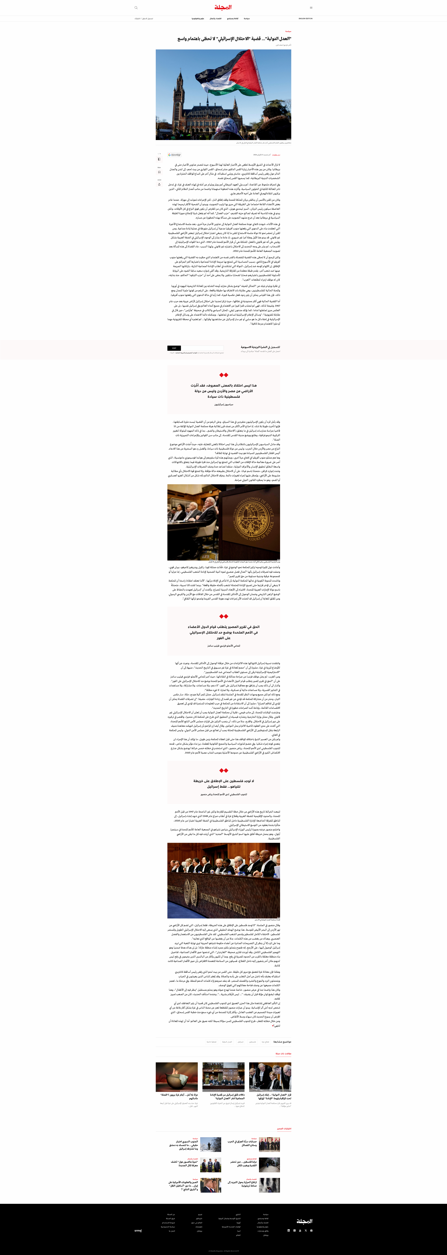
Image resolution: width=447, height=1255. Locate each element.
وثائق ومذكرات (262, 1231)
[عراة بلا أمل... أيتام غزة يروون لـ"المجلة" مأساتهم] (177, 1077)
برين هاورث (276, 155)
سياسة (247, 19)
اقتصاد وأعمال (216, 19)
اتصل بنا (172, 1231)
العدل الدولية (227, 1042)
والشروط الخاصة (180, 353)
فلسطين (252, 1042)
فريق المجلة (170, 1219)
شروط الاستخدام (168, 1223)
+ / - (159, 154)
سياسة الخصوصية (168, 1227)
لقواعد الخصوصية (191, 353)
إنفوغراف (198, 1227)
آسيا (238, 1231)
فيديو (200, 1214)
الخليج (238, 1214)
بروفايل (265, 1235)
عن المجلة (171, 1214)
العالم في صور (196, 1223)
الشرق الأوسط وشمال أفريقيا (229, 1219)
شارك (159, 180)
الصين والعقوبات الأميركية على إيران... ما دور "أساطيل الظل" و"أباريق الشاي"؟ (183, 1186)
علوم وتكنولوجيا (198, 19)
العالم (238, 1235)
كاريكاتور (199, 1219)
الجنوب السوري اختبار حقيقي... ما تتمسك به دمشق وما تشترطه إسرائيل (183, 1145)
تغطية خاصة (211, 1042)
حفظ (159, 167)
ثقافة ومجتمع (232, 19)
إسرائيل (240, 1042)
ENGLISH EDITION (305, 18)
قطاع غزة (265, 1042)
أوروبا (238, 1223)
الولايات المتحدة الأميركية (231, 1227)
